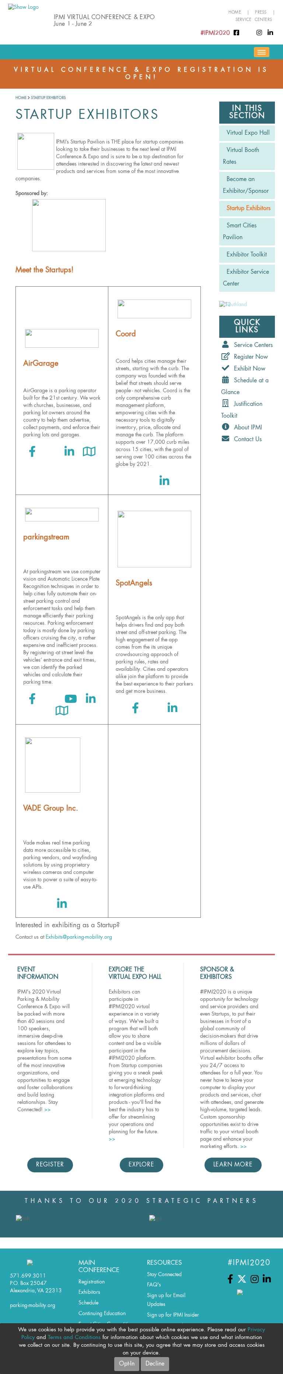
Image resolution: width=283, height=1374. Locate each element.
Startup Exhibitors (48, 98)
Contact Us (246, 440)
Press (260, 13)
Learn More (233, 1165)
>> (47, 1109)
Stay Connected (164, 1274)
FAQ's (154, 1285)
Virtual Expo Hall (248, 133)
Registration (91, 1282)
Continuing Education (102, 1313)
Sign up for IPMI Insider (173, 1315)
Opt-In (126, 1364)
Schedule (88, 1303)
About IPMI (246, 428)
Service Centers (253, 20)
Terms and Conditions (74, 1338)
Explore (141, 1165)
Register (50, 1165)
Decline (155, 1364)
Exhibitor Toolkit (247, 255)
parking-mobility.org (32, 1305)
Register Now (249, 357)
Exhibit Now (247, 369)
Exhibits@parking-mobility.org (79, 937)
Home (234, 13)
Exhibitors (89, 1292)
